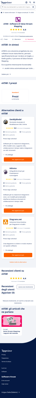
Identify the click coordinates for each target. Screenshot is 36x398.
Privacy (4, 354)
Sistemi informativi (10, 12)
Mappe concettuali (22, 12)
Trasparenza (5, 358)
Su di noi (4, 368)
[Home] (1, 12)
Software (4, 371)
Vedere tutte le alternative (18, 262)
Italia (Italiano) (12, 392)
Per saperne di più (18, 159)
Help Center (5, 384)
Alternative (17, 39)
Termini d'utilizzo (6, 361)
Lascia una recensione (25, 287)
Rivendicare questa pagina (26, 36)
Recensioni (31, 39)
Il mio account (6, 380)
